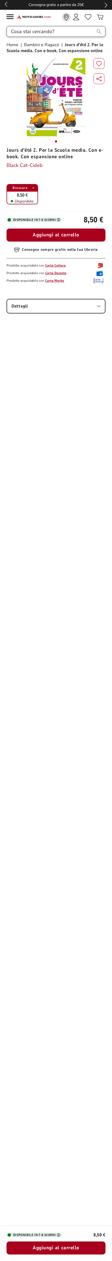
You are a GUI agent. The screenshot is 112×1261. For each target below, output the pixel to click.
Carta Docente (55, 273)
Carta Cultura (55, 265)
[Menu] (11, 17)
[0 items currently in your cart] (100, 17)
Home (13, 45)
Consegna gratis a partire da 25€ (56, 4)
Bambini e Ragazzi (41, 45)
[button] (99, 78)
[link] (66, 17)
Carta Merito (54, 280)
